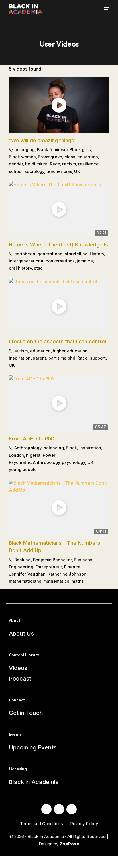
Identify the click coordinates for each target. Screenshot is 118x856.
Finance (72, 566)
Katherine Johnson (67, 574)
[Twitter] (46, 809)
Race (55, 163)
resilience (88, 163)
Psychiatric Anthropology (34, 462)
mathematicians (25, 581)
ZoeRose (69, 844)
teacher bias (59, 171)
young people (23, 469)
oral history (20, 268)
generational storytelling (63, 253)
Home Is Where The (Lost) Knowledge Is (58, 245)
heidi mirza (36, 163)
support (98, 358)
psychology (73, 462)
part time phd (61, 358)
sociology (34, 171)
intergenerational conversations (42, 260)
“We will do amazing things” (42, 140)
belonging (24, 149)
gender (16, 163)
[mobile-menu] (103, 9)
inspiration (20, 358)
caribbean (24, 253)
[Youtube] (59, 809)
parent (39, 358)
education (87, 156)
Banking (22, 559)
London (16, 455)
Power (49, 455)
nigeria (33, 455)
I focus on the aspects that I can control (57, 341)
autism (21, 350)
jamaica (85, 260)
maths (78, 581)
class (69, 156)
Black (71, 447)
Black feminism (52, 149)
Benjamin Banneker (52, 559)
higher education (70, 350)
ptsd (38, 268)
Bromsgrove (50, 156)
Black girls (80, 149)
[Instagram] (71, 809)
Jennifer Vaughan (27, 574)
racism (69, 163)
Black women (22, 156)
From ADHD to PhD (31, 439)
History (97, 253)
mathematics (56, 581)
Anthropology (27, 447)
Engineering (21, 566)
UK (77, 171)
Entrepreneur (48, 566)
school (16, 171)
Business (83, 559)
